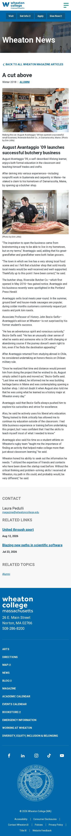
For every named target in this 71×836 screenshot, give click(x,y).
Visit (11, 16)
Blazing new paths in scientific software (32, 545)
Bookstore (10, 712)
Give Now (55, 16)
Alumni (25, 82)
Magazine (9, 688)
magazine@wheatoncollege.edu (20, 512)
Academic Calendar (16, 696)
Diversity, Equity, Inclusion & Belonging (30, 735)
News (6, 672)
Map (5, 664)
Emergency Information (19, 720)
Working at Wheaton (17, 727)
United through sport (18, 530)
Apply (40, 16)
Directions (10, 657)
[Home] (17, 5)
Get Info (24, 16)
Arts (5, 649)
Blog (5, 680)
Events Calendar (14, 704)
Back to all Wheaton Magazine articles (34, 64)
